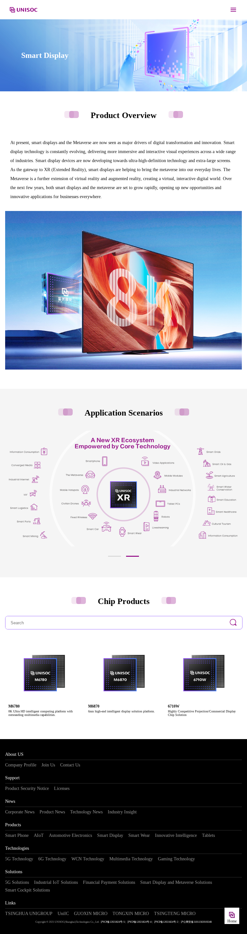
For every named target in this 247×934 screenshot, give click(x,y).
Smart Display (110, 835)
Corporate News (19, 812)
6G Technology (52, 858)
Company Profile (20, 765)
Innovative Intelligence (176, 835)
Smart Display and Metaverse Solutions (176, 882)
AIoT (39, 835)
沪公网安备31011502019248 (196, 921)
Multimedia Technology (131, 858)
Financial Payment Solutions (109, 882)
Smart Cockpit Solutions (27, 890)
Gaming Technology (176, 858)
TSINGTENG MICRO (175, 913)
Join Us (48, 765)
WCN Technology (87, 858)
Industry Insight (122, 812)
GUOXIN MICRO (90, 913)
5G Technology (19, 858)
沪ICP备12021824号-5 (113, 921)
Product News (52, 812)
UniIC (63, 913)
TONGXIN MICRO (131, 913)
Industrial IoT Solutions (56, 882)
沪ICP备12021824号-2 (166, 921)
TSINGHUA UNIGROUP (28, 913)
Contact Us (70, 765)
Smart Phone (17, 835)
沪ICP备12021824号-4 (139, 921)
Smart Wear (139, 835)
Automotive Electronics (70, 835)
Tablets (208, 835)
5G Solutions (17, 882)
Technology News (86, 812)
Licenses (61, 788)
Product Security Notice (27, 788)
